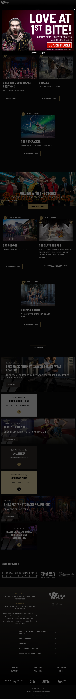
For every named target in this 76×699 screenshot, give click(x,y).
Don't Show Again (38, 52)
